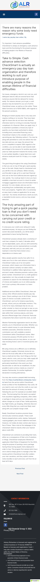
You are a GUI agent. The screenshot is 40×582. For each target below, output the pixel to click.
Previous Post (20, 468)
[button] (4, 14)
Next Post (20, 474)
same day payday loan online (13, 37)
